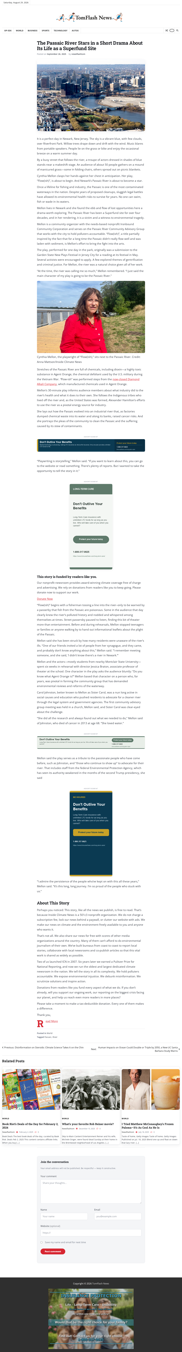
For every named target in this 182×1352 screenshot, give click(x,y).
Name (44, 1209)
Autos (75, 30)
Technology (60, 30)
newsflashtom (78, 54)
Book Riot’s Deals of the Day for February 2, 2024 (30, 1125)
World (19, 30)
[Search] (177, 30)
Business (32, 30)
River (55, 1037)
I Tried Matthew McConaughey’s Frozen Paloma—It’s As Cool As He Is (148, 1125)
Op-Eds (8, 30)
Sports (45, 30)
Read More (52, 1021)
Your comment (49, 1176)
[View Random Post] (166, 30)
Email (97, 1209)
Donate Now (45, 599)
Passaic (48, 1037)
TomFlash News (100, 1283)
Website (50, 1226)
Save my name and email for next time (65, 1242)
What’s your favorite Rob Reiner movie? (88, 1124)
